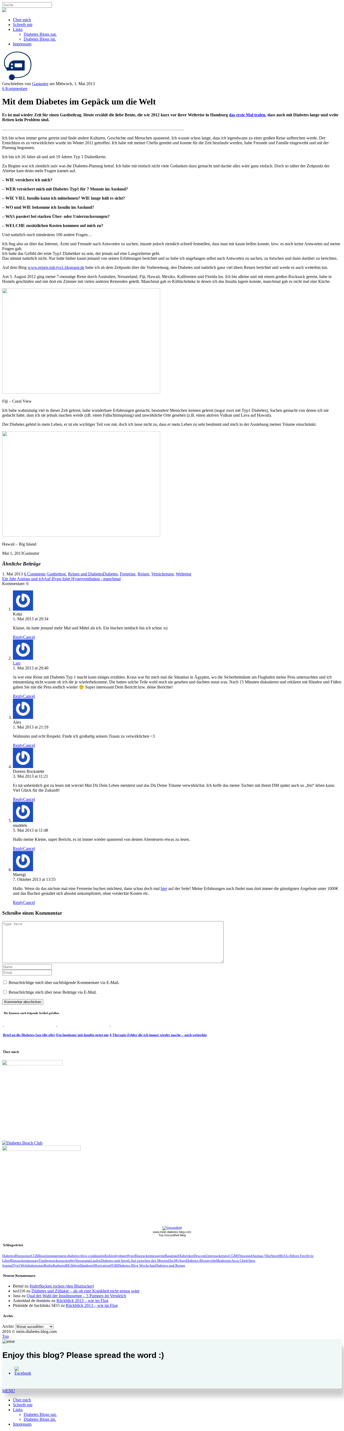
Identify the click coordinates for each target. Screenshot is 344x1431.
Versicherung (162, 574)
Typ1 (16, 1265)
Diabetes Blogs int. (40, 39)
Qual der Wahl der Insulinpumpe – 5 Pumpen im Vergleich (76, 1295)
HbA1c (284, 1256)
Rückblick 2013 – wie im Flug (82, 1300)
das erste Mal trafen (247, 115)
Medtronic (223, 1261)
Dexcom (200, 1256)
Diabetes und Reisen (170, 1265)
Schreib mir (23, 24)
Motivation (102, 1265)
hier (164, 888)
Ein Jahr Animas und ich (23, 578)
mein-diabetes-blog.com (76, 1256)
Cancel (29, 637)
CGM (35, 1256)
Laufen (96, 1261)
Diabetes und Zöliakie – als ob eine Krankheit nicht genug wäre (85, 1291)
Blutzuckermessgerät (149, 1256)
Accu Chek (239, 1261)
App (152, 1265)
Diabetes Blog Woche (133, 1265)
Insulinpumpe (49, 1256)
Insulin (99, 1256)
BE (67, 1265)
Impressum (22, 44)
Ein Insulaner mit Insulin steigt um (82, 1035)
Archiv (8, 1326)
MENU (8, 1391)
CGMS (234, 1256)
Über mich (22, 19)
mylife (211, 1261)
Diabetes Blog (196, 1261)
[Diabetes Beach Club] (22, 1143)
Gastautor (40, 83)
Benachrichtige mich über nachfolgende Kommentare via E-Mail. (64, 982)
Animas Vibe (261, 1256)
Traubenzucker (49, 1261)
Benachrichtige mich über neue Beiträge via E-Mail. (53, 992)
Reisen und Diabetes (85, 574)
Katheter (59, 1265)
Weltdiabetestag (32, 1265)
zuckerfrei (67, 1261)
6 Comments (34, 574)
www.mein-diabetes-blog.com (172, 1232)
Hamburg (87, 1265)
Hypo (130, 1256)
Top (5, 1336)
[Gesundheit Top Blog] (172, 1227)
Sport (275, 1256)
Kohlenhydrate (115, 1256)
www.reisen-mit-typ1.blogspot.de (56, 267)
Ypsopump (83, 1261)
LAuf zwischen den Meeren (148, 1261)
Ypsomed (245, 1256)
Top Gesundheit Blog (172, 1235)
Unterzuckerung (217, 1256)
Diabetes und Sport (114, 1261)
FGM (114, 1265)
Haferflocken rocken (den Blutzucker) (62, 1286)
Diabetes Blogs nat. (40, 34)
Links (18, 29)
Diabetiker (186, 1256)
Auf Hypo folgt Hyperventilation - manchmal (82, 578)
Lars (16, 663)
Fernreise (127, 574)
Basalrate (171, 1256)
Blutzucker (23, 1256)
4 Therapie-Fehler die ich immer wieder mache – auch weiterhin (158, 1035)
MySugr (180, 1261)
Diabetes (110, 574)
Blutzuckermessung (24, 1261)
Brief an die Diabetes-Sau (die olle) (29, 1035)
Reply (18, 637)
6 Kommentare (14, 88)
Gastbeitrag (56, 574)
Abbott (75, 1265)
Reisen (143, 574)
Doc (171, 1261)
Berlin (48, 1265)
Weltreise (183, 574)
